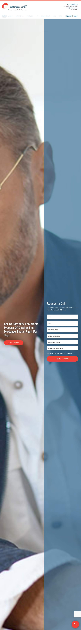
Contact (60, 16)
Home (4, 16)
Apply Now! (13, 342)
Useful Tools (30, 16)
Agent (54, 16)
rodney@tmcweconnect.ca (72, 8)
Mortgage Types (19, 16)
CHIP (37, 16)
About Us (10, 16)
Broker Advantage (45, 16)
